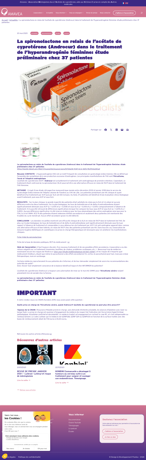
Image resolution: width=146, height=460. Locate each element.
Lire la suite (23, 380)
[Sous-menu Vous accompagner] (82, 12)
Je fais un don (110, 437)
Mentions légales (9, 457)
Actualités (34, 33)
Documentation (47, 33)
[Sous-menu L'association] (42, 12)
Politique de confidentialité (29, 457)
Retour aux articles (28, 390)
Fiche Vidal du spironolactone (29, 237)
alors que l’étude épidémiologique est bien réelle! (74, 252)
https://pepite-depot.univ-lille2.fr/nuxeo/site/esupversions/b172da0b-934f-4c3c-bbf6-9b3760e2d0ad (58, 169)
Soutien (66, 33)
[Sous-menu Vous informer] (66, 12)
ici (68, 242)
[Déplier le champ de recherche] (141, 12)
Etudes (58, 33)
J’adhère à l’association (124, 13)
